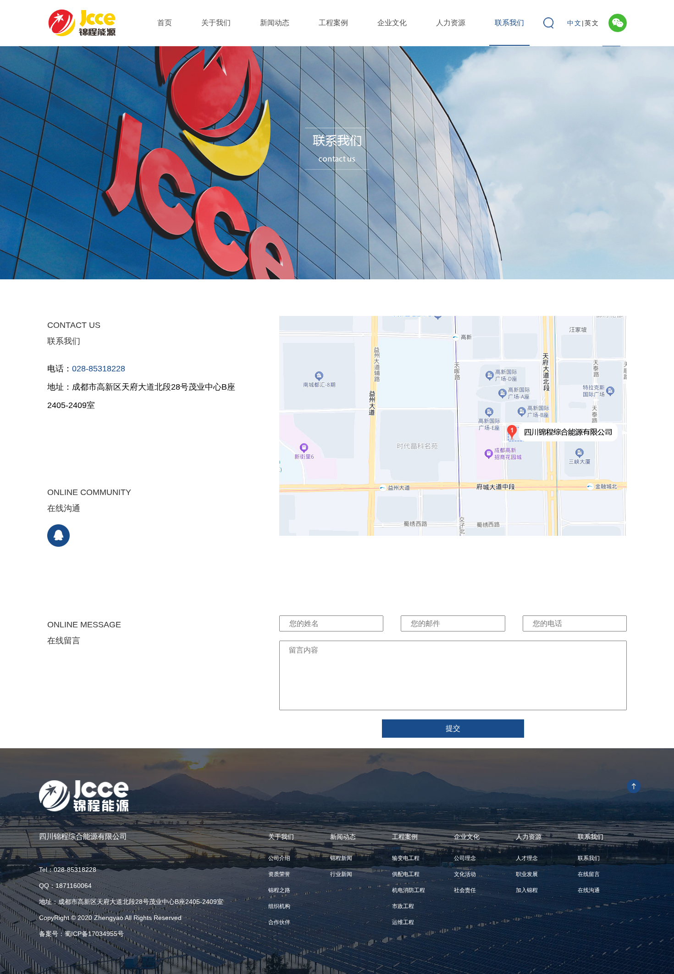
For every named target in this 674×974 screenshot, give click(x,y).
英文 (592, 23)
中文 (574, 23)
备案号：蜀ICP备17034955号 (81, 933)
